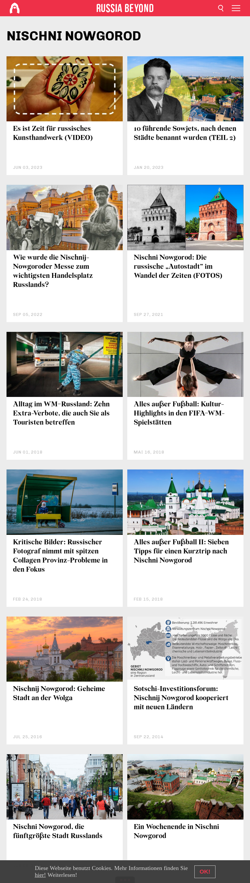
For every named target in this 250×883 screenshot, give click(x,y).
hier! (40, 875)
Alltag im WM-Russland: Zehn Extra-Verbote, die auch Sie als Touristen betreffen (61, 414)
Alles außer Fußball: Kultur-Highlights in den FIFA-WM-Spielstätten (179, 414)
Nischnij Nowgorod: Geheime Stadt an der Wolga (59, 694)
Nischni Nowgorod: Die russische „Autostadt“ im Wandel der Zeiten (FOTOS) (178, 267)
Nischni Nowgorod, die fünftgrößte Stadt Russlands (58, 831)
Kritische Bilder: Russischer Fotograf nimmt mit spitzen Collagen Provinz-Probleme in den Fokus (60, 556)
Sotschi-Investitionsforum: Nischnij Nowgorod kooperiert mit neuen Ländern (181, 698)
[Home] (15, 8)
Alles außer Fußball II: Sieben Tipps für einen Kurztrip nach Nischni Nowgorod (181, 551)
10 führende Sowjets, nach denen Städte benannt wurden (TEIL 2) (185, 133)
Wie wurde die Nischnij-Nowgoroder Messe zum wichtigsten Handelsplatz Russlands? (53, 271)
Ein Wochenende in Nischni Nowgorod (176, 831)
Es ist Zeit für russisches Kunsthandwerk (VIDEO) (53, 133)
